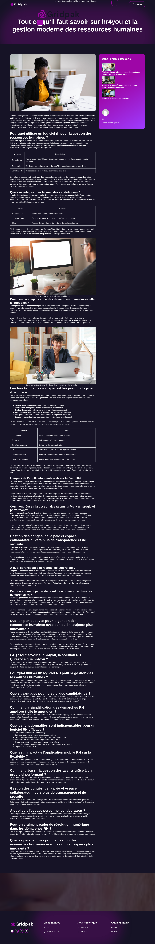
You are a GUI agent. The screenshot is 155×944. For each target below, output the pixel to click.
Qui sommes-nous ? (83, 1)
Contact (93, 1)
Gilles (104, 119)
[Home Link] (58, 14)
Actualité (60, 1)
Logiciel (73, 1)
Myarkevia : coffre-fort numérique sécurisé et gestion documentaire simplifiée (54, 614)
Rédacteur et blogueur (110, 123)
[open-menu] (114, 3)
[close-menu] (40, 23)
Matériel (67, 1)
